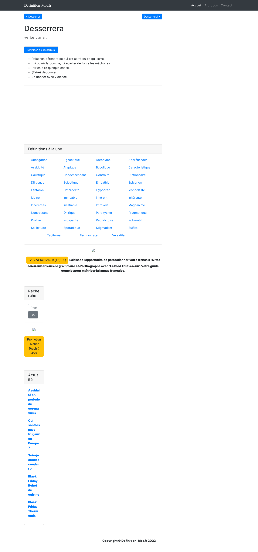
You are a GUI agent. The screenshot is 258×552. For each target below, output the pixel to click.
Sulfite (132, 228)
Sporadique (71, 228)
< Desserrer (33, 16)
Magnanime (136, 205)
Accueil (197, 5)
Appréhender (137, 160)
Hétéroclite (71, 190)
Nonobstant (39, 212)
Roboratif (135, 220)
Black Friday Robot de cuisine (33, 485)
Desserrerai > (152, 16)
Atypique (69, 167)
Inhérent (101, 197)
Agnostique (71, 160)
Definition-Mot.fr (37, 5)
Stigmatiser (104, 228)
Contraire (102, 175)
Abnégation (39, 160)
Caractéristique (139, 167)
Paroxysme (104, 212)
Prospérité (70, 220)
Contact (226, 5)
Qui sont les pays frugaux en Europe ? (34, 434)
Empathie (102, 182)
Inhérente (135, 197)
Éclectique (70, 182)
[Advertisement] (93, 114)
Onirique (69, 212)
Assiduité (37, 167)
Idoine (35, 197)
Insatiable (70, 205)
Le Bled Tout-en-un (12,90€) (47, 260)
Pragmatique (137, 212)
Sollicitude (38, 228)
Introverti (102, 205)
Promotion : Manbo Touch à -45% (34, 346)
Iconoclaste (136, 190)
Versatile (118, 235)
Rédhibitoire (104, 220)
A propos (211, 5)
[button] (33, 16)
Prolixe (36, 220)
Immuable (70, 197)
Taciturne (53, 235)
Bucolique (103, 167)
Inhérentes (38, 205)
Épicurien (135, 182)
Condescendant (74, 175)
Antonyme (103, 160)
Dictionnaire (137, 175)
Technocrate (88, 235)
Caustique (38, 175)
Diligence (37, 182)
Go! (33, 315)
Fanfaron (37, 190)
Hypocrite (103, 190)
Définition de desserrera (41, 49)
